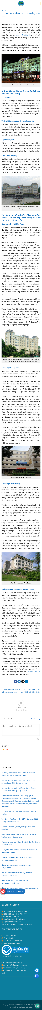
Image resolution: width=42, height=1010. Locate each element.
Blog (21, 1002)
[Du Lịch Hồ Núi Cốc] (21, 3)
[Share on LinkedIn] (26, 681)
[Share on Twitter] (19, 681)
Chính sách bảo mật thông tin (13, 963)
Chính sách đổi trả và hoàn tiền (14, 970)
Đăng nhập (36, 719)
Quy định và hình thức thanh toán (15, 965)
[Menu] (3, 3)
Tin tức (4, 10)
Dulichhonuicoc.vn (33, 672)
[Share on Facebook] (15, 681)
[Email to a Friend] (23, 681)
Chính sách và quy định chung (14, 968)
